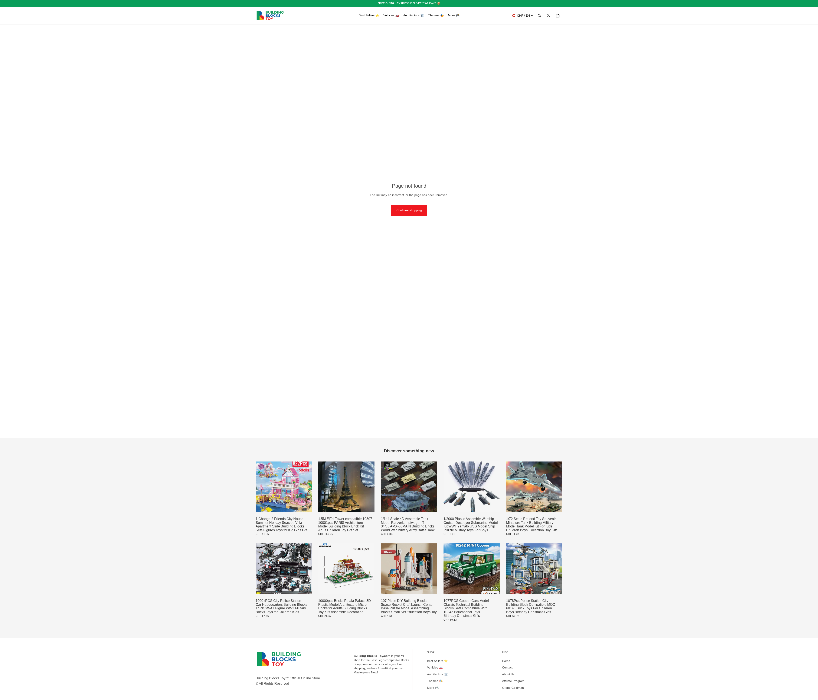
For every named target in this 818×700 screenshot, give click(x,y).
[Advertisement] (409, 406)
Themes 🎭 (435, 681)
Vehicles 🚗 (435, 667)
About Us (508, 674)
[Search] (539, 15)
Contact (507, 667)
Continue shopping (409, 210)
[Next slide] (305, 487)
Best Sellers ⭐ (437, 661)
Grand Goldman (513, 687)
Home (506, 661)
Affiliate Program (513, 681)
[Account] (548, 15)
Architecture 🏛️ (437, 674)
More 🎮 (433, 687)
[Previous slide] (262, 487)
